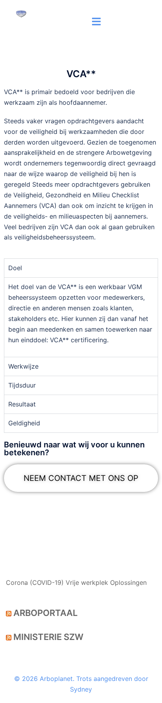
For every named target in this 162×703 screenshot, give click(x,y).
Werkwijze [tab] (23, 366)
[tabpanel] (81, 317)
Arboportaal (45, 613)
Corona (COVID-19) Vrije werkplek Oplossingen (76, 582)
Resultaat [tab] (22, 404)
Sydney (81, 689)
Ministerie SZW (48, 637)
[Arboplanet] (21, 13)
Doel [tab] (15, 268)
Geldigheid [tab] (24, 423)
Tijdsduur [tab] (22, 385)
